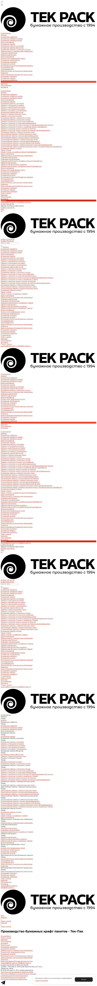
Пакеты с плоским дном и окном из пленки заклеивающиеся (25, 130)
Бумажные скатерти (9, 62)
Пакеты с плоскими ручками (12, 105)
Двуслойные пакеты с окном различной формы (20, 137)
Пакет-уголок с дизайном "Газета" (14, 294)
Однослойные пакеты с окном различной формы (20, 143)
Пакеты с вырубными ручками (13, 107)
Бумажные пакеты (8, 44)
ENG (2, 209)
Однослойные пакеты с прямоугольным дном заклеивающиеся (26, 145)
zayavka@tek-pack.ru (9, 202)
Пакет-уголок (6, 150)
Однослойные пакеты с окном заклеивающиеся (20, 141)
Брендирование (7, 42)
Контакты (4, 199)
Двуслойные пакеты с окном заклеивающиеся (19, 136)
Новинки (4, 73)
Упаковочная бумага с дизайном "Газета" (17, 303)
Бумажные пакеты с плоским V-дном (15, 49)
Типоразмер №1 (7, 67)
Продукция (5, 945)
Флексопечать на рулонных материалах (16, 71)
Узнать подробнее (41, 980)
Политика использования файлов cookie (17, 972)
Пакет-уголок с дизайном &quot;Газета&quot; (19, 152)
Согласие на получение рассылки (14, 976)
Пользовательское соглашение (13, 977)
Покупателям (6, 197)
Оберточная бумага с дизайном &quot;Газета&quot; (21, 166)
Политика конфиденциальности (14, 979)
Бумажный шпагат (8, 64)
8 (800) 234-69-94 (7, 208)
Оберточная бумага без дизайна (14, 164)
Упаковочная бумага (9, 53)
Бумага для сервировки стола (13, 58)
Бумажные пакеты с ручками (12, 46)
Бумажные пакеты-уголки (11, 148)
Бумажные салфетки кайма (12, 39)
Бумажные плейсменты (10, 60)
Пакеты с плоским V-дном (11, 116)
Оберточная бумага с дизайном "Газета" (17, 308)
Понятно (83, 979)
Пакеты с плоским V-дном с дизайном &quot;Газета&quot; (24, 127)
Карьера (4, 195)
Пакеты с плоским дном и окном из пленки (18, 128)
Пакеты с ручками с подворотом (14, 111)
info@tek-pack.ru (24, 202)
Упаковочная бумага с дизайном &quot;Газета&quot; (21, 161)
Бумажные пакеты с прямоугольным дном (18, 132)
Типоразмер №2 (7, 69)
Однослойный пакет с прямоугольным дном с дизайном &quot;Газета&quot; (31, 146)
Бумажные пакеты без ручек (12, 48)
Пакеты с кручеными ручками (13, 109)
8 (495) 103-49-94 (7, 204)
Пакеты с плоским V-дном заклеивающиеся (18, 123)
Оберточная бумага (8, 55)
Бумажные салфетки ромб (11, 40)
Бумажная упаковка (9, 76)
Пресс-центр (6, 193)
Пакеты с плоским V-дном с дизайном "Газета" (19, 279)
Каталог (4, 93)
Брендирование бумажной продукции (16, 75)
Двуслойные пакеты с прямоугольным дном (19, 134)
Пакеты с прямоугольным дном (13, 114)
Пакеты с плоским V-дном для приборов (17, 121)
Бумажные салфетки (9, 37)
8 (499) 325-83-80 (8, 965)
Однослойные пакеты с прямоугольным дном (19, 139)
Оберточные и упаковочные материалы (17, 51)
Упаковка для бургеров (10, 159)
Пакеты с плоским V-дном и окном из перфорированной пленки (27, 125)
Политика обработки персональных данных (18, 974)
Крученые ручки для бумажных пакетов (17, 66)
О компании (6, 91)
